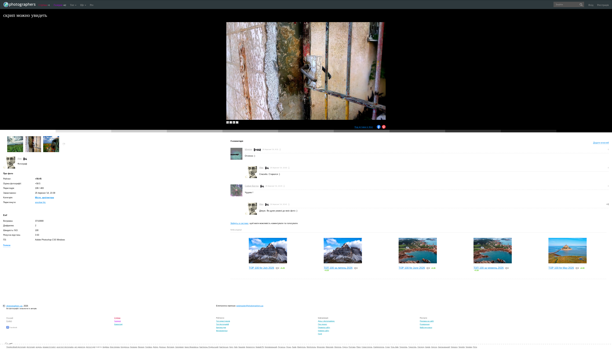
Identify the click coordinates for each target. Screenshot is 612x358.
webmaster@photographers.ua (249, 306)
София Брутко (252, 186)
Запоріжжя (179, 347)
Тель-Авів (394, 347)
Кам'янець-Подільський (208, 347)
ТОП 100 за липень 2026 (338, 268)
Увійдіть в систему (239, 223)
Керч (231, 347)
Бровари (133, 347)
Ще (82, 5)
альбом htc (40, 202)
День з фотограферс (326, 321)
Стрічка (44, 5)
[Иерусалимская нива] (15, 138)
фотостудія (90, 347)
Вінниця (141, 347)
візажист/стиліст (49, 347)
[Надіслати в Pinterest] (384, 128)
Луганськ (281, 347)
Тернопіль (403, 347)
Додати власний (601, 142)
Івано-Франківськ (191, 347)
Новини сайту (323, 331)
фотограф (31, 347)
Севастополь (367, 347)
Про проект (322, 324)
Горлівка (148, 347)
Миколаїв (329, 347)
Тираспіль (412, 347)
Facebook (13, 327)
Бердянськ (125, 347)
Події (320, 334)
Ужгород (420, 347)
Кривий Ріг (260, 347)
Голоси (6, 245)
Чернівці (469, 347)
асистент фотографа (65, 347)
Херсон (434, 347)
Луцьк (288, 347)
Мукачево (321, 347)
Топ (72, 5)
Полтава (352, 347)
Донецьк (162, 347)
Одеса (345, 347)
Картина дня (221, 327)
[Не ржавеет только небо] (51, 138)
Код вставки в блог (364, 127)
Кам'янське (223, 347)
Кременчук (250, 347)
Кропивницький (271, 347)
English (9, 321)
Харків (427, 347)
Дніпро (155, 347)
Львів (294, 347)
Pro (91, 5)
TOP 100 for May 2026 (561, 268)
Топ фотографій (222, 324)
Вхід (590, 5)
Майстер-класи (426, 327)
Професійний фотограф (16, 347)
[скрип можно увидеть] (33, 138)
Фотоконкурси (221, 331)
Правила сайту (324, 327)
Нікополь (337, 347)
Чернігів (461, 347)
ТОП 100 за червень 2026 (489, 268)
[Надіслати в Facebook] (379, 128)
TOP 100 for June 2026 (412, 268)
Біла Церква (115, 347)
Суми (387, 347)
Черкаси (454, 347)
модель (39, 347)
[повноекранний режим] (237, 122)
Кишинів (241, 347)
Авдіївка (105, 347)
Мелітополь (311, 347)
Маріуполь (301, 347)
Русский (9, 318)
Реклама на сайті (427, 321)
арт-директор (79, 347)
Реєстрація (603, 5)
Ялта (475, 347)
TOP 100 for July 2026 (261, 268)
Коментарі (118, 324)
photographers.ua (14, 306)
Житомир (170, 347)
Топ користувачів (223, 321)
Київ (235, 347)
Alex (20, 158)
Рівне (358, 347)
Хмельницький (444, 347)
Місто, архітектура (44, 197)
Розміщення (425, 324)
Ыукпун (248, 149)
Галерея (60, 5)
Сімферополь (378, 347)
